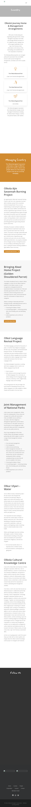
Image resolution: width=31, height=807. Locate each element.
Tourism (16, 788)
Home (9, 786)
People (21, 786)
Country (15, 786)
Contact (23, 788)
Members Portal (15, 790)
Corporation (9, 788)
